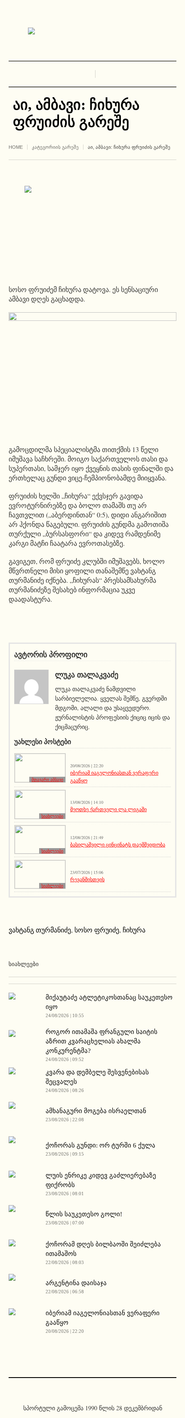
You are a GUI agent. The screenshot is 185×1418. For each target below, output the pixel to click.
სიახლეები (52, 816)
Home (16, 147)
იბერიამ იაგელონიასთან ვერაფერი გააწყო (114, 776)
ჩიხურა (134, 929)
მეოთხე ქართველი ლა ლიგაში (108, 809)
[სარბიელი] (92, 31)
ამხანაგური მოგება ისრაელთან (96, 1110)
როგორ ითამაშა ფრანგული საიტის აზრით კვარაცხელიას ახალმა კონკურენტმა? (101, 1041)
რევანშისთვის (87, 879)
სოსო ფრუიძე (96, 929)
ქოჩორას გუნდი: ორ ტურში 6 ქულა (100, 1145)
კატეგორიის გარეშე (55, 147)
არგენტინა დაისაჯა (76, 1283)
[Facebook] (86, 1389)
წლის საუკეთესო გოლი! (84, 1214)
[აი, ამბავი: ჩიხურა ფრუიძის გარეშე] (92, 228)
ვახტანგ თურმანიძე (40, 929)
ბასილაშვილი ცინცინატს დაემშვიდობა (117, 844)
